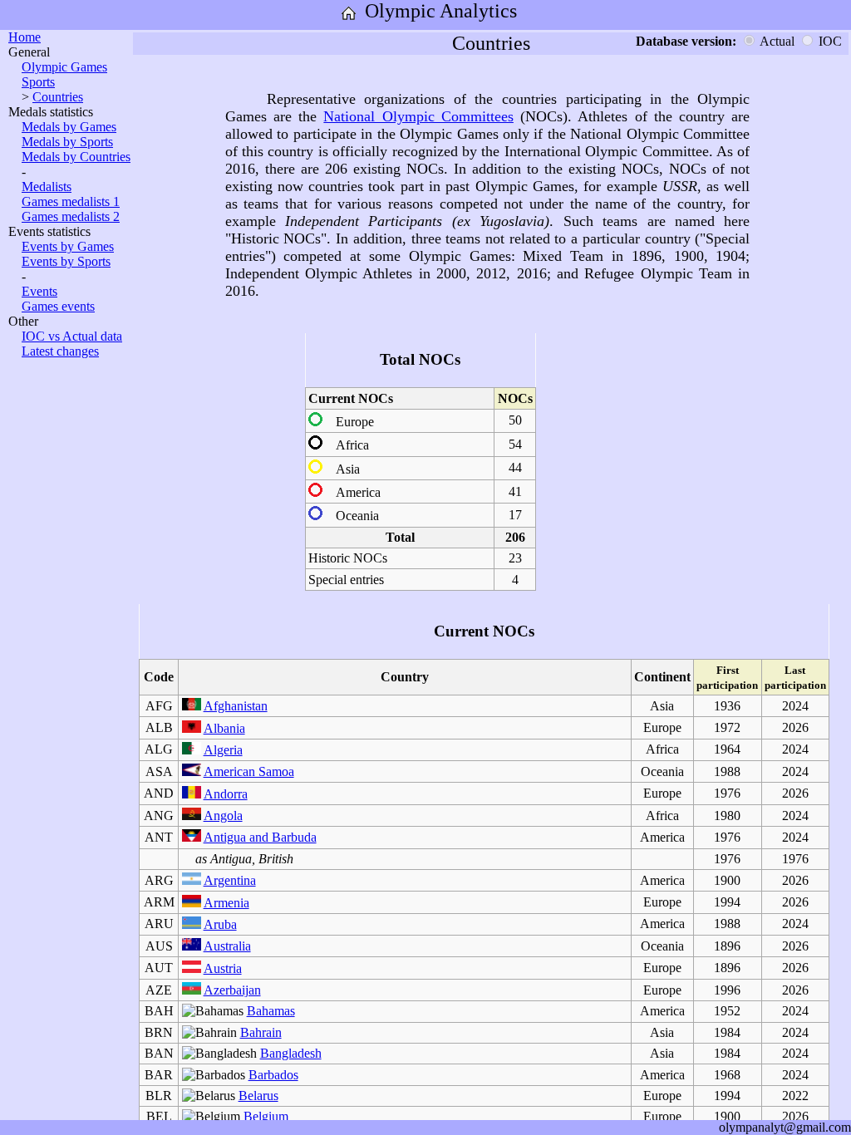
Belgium (265, 1116)
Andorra (226, 794)
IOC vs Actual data (72, 336)
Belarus (258, 1095)
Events (39, 291)
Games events (58, 306)
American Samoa (249, 771)
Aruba (220, 924)
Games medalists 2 (71, 216)
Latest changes (60, 351)
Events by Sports (66, 261)
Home (24, 37)
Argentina (230, 880)
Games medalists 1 (71, 201)
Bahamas (271, 1011)
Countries (57, 97)
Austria (223, 968)
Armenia (226, 903)
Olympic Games (64, 67)
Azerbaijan (232, 990)
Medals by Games (69, 127)
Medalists (46, 186)
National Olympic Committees (418, 116)
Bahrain (261, 1032)
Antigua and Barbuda (260, 837)
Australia (227, 946)
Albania (224, 728)
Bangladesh (291, 1053)
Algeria (223, 750)
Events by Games (68, 246)
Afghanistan (236, 706)
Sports (38, 82)
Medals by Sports (67, 142)
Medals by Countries (76, 157)
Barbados (273, 1075)
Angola (223, 815)
